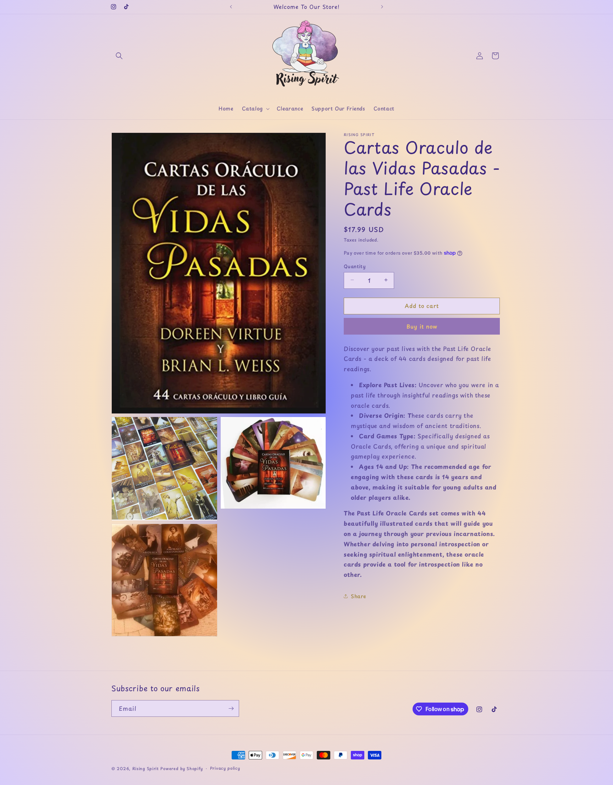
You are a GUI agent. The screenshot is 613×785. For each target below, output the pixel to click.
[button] (119, 56)
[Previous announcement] (231, 6)
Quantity (354, 265)
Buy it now (422, 326)
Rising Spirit (146, 768)
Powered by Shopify (181, 768)
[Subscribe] (231, 708)
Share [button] (358, 596)
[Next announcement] (382, 6)
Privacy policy (225, 768)
